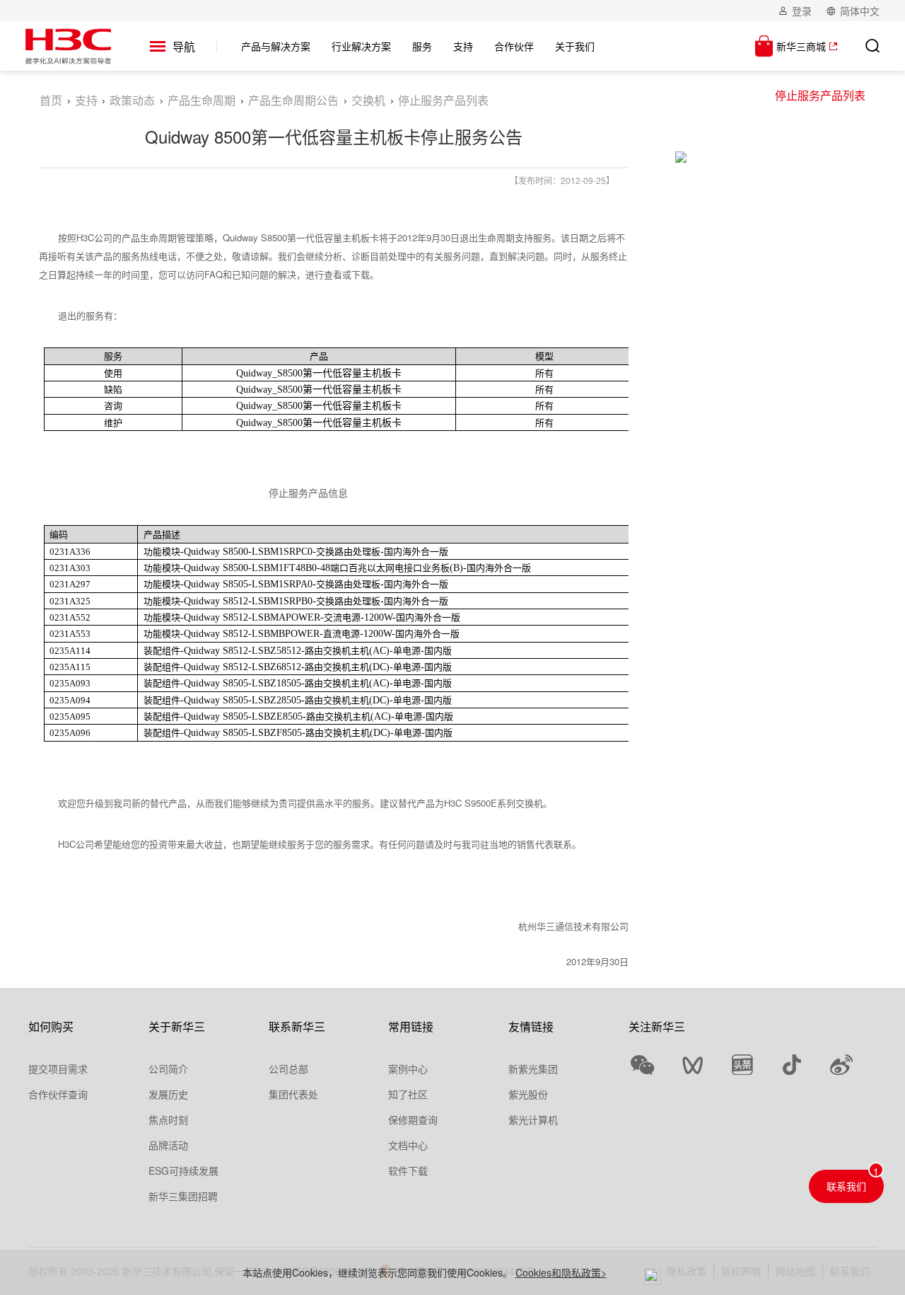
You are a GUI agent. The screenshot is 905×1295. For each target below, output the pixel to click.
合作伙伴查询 (58, 1094)
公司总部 (288, 1068)
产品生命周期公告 (293, 100)
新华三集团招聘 (183, 1196)
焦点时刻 (168, 1119)
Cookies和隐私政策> (561, 1272)
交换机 (368, 100)
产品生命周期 (201, 100)
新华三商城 (801, 46)
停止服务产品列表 (820, 95)
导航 (184, 46)
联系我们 (846, 1186)
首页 (51, 100)
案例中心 (408, 1068)
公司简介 (168, 1068)
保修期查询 (413, 1119)
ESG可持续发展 (183, 1170)
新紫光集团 (533, 1068)
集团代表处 (293, 1094)
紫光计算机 (533, 1119)
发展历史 (168, 1094)
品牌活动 (168, 1145)
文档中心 (408, 1145)
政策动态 (132, 100)
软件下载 (408, 1170)
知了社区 (408, 1094)
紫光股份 (528, 1094)
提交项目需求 (58, 1068)
